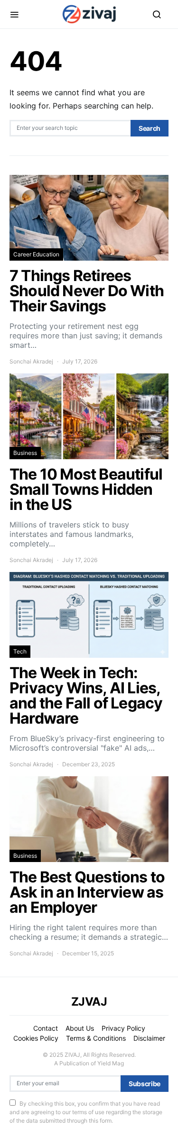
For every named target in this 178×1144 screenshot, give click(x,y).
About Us (80, 1028)
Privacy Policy (123, 1028)
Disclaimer (149, 1038)
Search (149, 128)
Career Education (36, 254)
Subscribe (144, 1084)
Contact (45, 1028)
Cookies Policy (35, 1038)
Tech (20, 651)
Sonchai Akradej (31, 361)
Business (25, 452)
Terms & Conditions (96, 1038)
